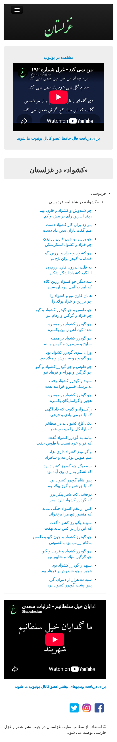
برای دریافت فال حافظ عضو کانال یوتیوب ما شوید (58, 138)
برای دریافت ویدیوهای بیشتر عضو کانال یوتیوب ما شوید (60, 686)
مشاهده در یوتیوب (59, 57)
